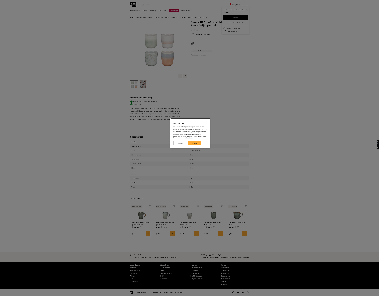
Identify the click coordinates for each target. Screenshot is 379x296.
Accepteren (194, 143)
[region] (190, 133)
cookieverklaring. (189, 137)
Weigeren (180, 143)
